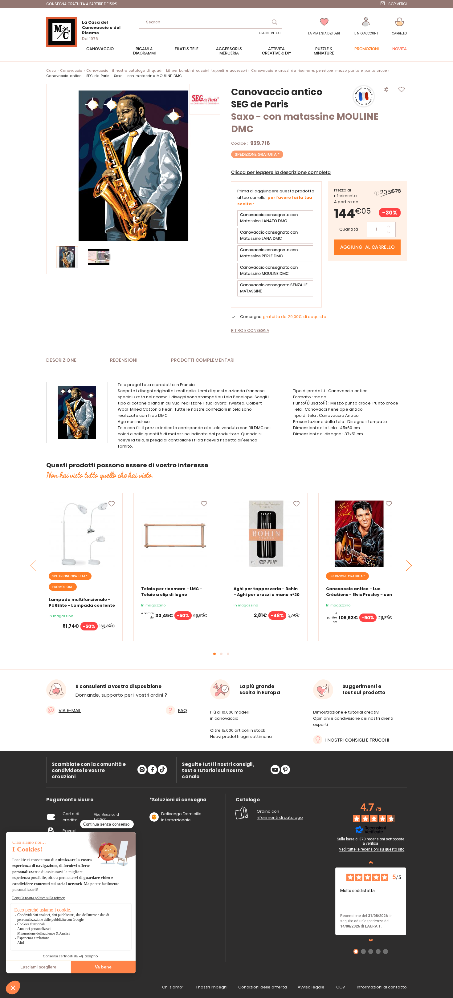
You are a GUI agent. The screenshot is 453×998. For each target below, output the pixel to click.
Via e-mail (70, 710)
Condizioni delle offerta (262, 987)
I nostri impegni (211, 987)
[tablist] (69, 800)
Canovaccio (71, 70)
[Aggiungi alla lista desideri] (111, 504)
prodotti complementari (203, 360)
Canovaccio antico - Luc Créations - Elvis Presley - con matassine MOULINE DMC (359, 594)
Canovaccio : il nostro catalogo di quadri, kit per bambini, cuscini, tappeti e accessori (166, 70)
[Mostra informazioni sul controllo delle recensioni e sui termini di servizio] (407, 840)
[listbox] (276, 254)
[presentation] (409, 565)
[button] (366, 26)
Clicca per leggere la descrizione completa (281, 172)
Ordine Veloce (270, 33)
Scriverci (397, 3)
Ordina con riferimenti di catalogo (280, 814)
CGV (340, 987)
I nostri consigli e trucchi (357, 740)
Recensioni (124, 360)
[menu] (226, 54)
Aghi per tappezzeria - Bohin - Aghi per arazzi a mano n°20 (267, 592)
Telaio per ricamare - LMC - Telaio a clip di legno (171, 592)
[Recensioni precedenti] (370, 862)
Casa (51, 70)
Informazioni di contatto (382, 987)
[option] (275, 218)
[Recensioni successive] (370, 940)
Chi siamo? (173, 987)
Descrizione (61, 360)
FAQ (182, 710)
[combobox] (210, 22)
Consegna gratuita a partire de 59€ (81, 3)
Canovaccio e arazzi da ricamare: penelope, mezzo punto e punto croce (319, 70)
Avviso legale (311, 987)
